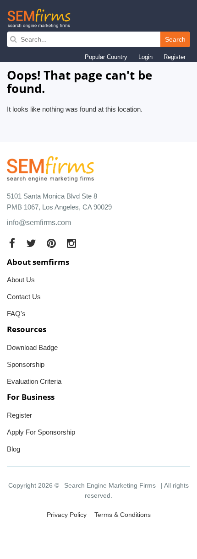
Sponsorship (25, 364)
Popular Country (106, 57)
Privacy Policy (67, 514)
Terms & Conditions (122, 514)
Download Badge (32, 347)
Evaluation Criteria (34, 381)
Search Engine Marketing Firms (110, 485)
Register (175, 57)
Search (175, 39)
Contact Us (24, 297)
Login (145, 57)
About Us (21, 280)
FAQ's (16, 313)
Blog (13, 449)
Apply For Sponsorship (41, 432)
